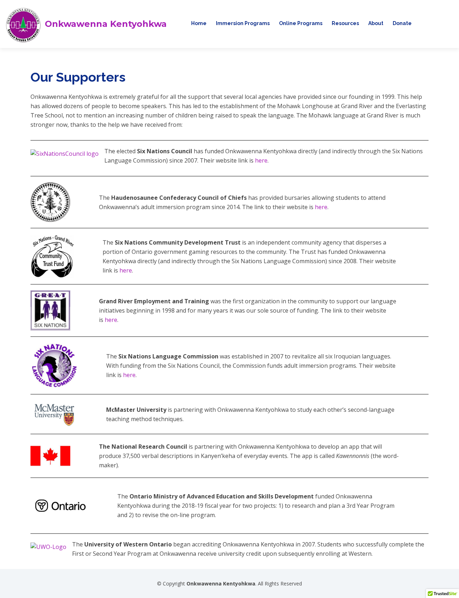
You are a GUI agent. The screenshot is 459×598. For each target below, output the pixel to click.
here (261, 160)
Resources (345, 23)
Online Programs (300, 23)
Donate (402, 23)
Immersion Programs (243, 23)
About (375, 23)
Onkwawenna (106, 24)
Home (199, 23)
